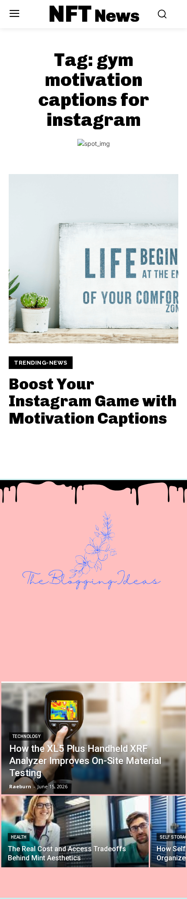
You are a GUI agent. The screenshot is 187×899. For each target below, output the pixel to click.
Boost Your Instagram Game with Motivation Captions (93, 401)
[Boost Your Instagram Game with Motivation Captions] (93, 258)
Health (19, 837)
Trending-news (40, 362)
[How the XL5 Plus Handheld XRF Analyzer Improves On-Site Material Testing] (93, 738)
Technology (26, 736)
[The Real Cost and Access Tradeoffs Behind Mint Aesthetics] (75, 831)
